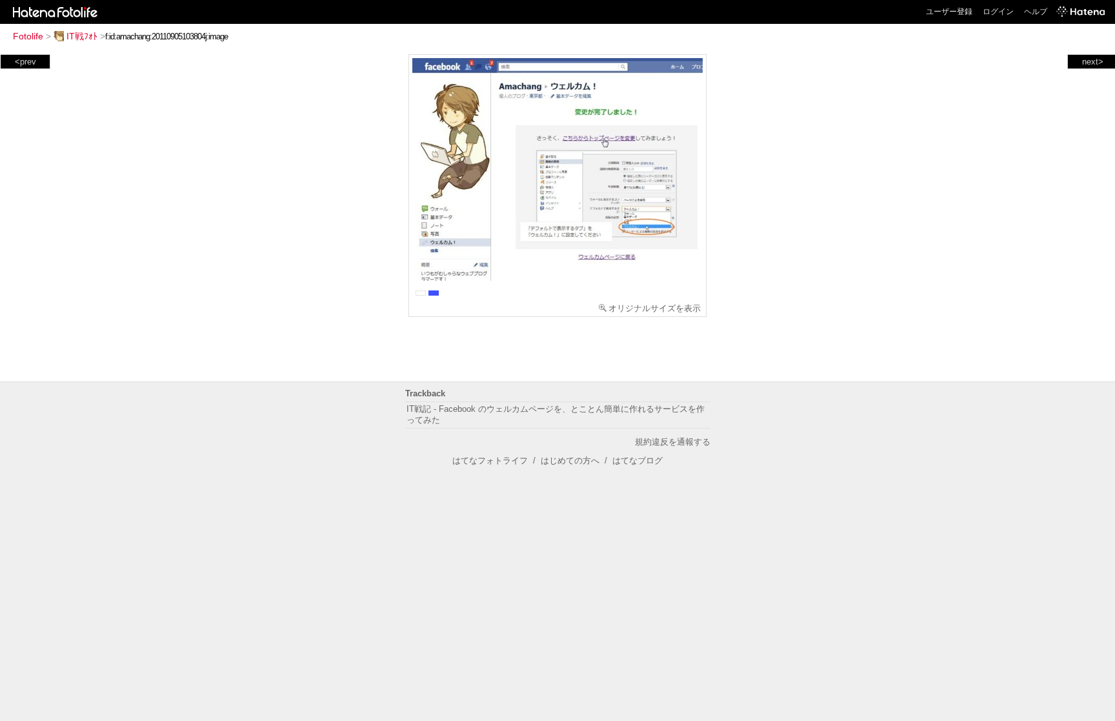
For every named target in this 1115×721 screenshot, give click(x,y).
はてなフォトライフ (490, 460)
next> (1092, 61)
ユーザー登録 (949, 11)
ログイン (998, 11)
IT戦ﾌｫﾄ (81, 36)
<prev (25, 61)
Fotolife (28, 36)
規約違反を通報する (672, 442)
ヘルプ (1035, 11)
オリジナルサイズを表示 (654, 308)
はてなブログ (637, 460)
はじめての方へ (570, 460)
